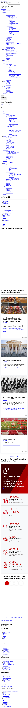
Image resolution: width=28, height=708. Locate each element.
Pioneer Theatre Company (14, 75)
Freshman (11, 27)
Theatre (10, 70)
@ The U (5, 219)
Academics (5, 49)
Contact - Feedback (7, 669)
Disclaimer (5, 692)
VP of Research (9, 61)
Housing (10, 33)
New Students (9, 26)
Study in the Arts (9, 64)
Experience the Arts (10, 71)
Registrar (11, 32)
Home (4, 111)
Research (5, 60)
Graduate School (9, 55)
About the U (6, 211)
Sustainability (6, 649)
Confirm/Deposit (12, 28)
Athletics (5, 86)
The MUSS (8, 39)
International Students (13, 23)
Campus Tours (12, 18)
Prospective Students (10, 16)
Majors (7, 54)
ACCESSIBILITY (7, 641)
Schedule (8, 90)
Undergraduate (12, 21)
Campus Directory (7, 213)
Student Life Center (10, 42)
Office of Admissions (10, 15)
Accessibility (6, 220)
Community (5, 668)
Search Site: (3, 2)
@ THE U (5, 322)
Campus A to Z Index (8, 210)
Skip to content (4, 1)
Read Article (13, 330)
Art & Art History (12, 65)
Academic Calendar (13, 34)
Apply (4, 12)
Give (4, 225)
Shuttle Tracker (6, 215)
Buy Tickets (8, 88)
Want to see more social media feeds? (14, 617)
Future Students (6, 632)
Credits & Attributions (8, 694)
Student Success (9, 56)
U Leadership (6, 651)
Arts (4, 63)
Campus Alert (3, 9)
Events (10, 20)
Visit (4, 224)
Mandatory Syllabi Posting (9, 664)
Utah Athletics (9, 87)
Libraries (8, 58)
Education (8, 82)
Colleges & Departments (11, 53)
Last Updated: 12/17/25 (6, 706)
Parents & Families (7, 634)
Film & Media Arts (13, 67)
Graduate (11, 22)
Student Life (6, 36)
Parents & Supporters (10, 48)
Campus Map (6, 214)
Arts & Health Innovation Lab (12, 79)
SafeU (7, 44)
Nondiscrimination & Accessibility (10, 691)
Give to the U (6, 662)
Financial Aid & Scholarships (15, 29)
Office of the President (8, 661)
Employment (6, 650)
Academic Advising (10, 50)
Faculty (4, 636)
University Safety (7, 652)
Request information (13, 17)
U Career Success (10, 45)
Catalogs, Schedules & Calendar (13, 51)
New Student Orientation (14, 31)
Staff (4, 637)
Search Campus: (4, 5)
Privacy (5, 693)
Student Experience (10, 47)
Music (10, 69)
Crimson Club (9, 91)
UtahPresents (11, 76)
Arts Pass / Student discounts (15, 74)
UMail (4, 218)
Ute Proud (5, 666)
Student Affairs (9, 37)
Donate (4, 93)
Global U (8, 59)
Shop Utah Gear (9, 92)
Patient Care (8, 85)
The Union (8, 40)
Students (5, 633)
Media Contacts (6, 663)
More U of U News (14, 456)
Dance (10, 66)
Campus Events (6, 667)
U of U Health (6, 81)
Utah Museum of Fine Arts (14, 77)
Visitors (5, 638)
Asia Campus (11, 24)
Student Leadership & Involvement (13, 43)
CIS (4, 216)
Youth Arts (8, 80)
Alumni (5, 639)
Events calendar (12, 72)
